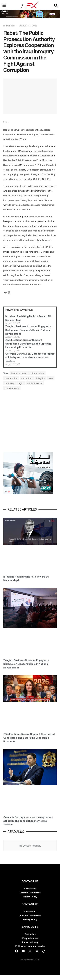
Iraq (51, 378)
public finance (34, 383)
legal (20, 383)
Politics (10, 25)
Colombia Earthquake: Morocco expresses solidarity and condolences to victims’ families (29, 357)
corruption (27, 378)
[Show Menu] (4, 5)
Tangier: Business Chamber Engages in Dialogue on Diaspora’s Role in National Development (28, 330)
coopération (11, 378)
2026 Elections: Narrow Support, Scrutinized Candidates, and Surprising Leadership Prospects (28, 344)
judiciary (9, 383)
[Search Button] (56, 5)
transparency (12, 388)
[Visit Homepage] (30, 5)
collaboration (37, 373)
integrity (40, 378)
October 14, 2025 (28, 25)
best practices (18, 373)
